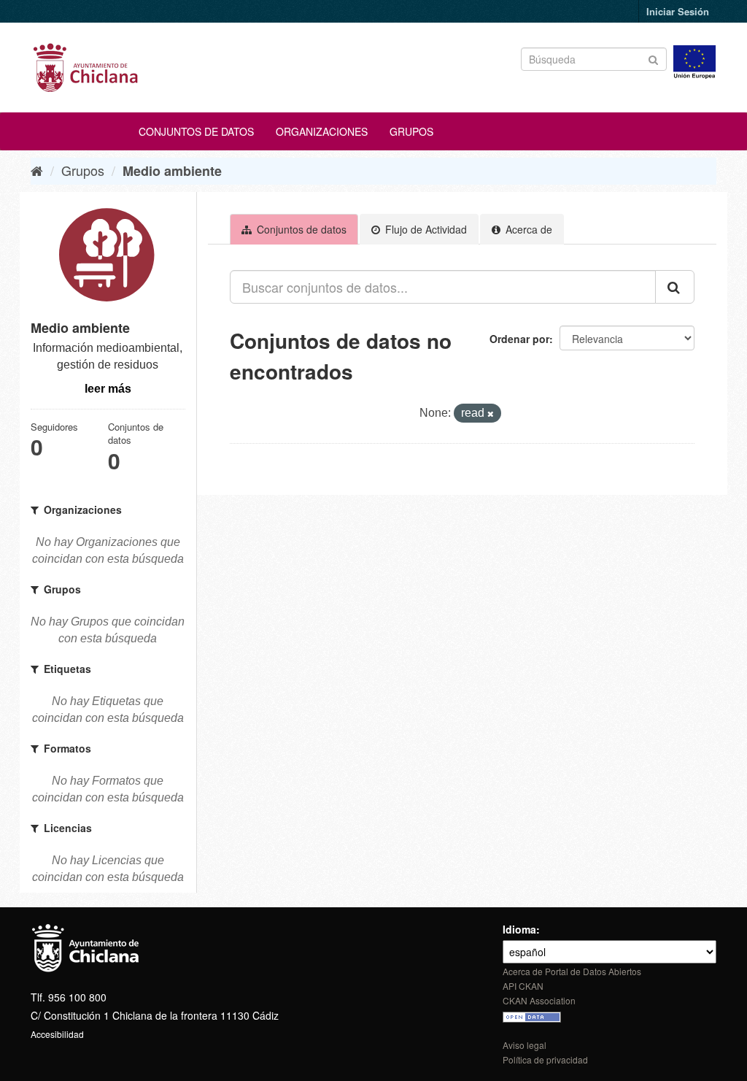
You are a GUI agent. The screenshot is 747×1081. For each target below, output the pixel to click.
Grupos (411, 131)
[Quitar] (490, 413)
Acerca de (527, 229)
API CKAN (523, 986)
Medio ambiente (172, 170)
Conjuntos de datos (196, 131)
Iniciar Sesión (677, 11)
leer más (108, 388)
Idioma (519, 929)
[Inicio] (37, 170)
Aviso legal (524, 1045)
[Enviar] (653, 58)
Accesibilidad (57, 1034)
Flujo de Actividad (424, 229)
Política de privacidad (545, 1059)
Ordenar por (519, 338)
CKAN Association (539, 1000)
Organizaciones (322, 131)
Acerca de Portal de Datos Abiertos (572, 971)
